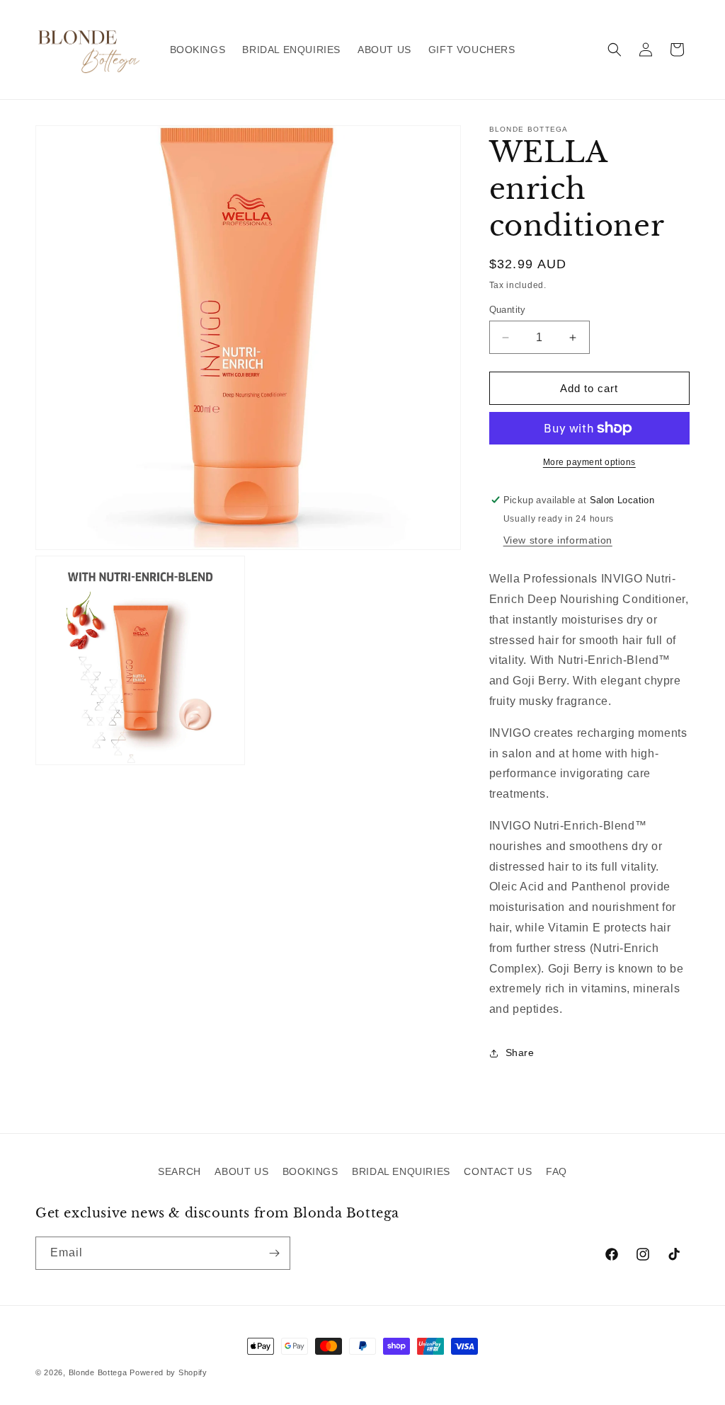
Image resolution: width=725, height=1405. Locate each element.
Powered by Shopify (168, 1372)
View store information (557, 540)
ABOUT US (241, 1171)
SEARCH (179, 1171)
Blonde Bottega (98, 1372)
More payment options (589, 462)
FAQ (556, 1171)
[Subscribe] (274, 1253)
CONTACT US (498, 1171)
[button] (614, 49)
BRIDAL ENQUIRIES (401, 1171)
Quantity (507, 309)
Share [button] (520, 1052)
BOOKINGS (310, 1171)
